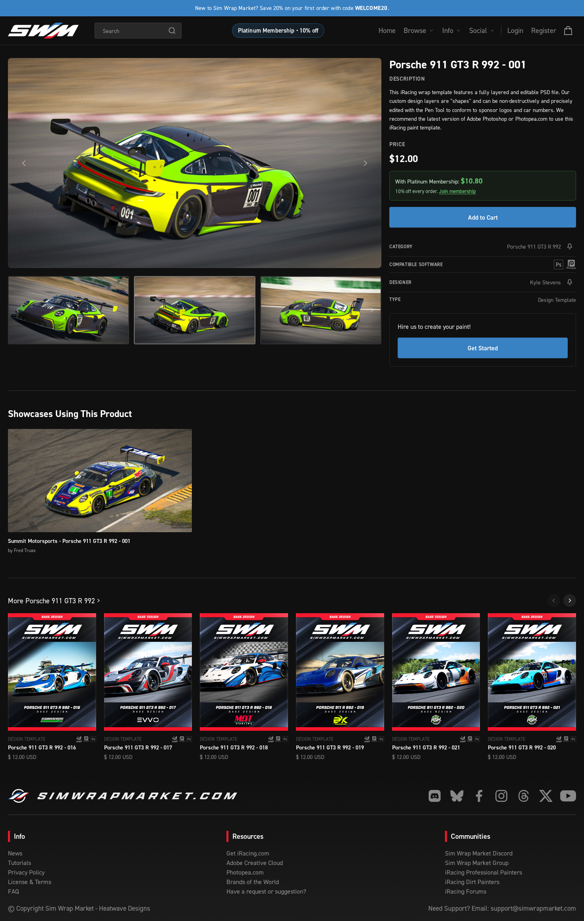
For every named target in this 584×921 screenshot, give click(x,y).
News (15, 853)
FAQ (13, 891)
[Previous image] (23, 163)
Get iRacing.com (247, 853)
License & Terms (29, 882)
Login (515, 30)
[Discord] (435, 796)
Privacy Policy (26, 872)
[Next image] (365, 163)
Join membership (457, 191)
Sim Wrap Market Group (477, 863)
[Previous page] (553, 600)
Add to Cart (483, 217)
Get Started (483, 348)
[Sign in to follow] (569, 246)
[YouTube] (568, 796)
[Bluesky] (457, 796)
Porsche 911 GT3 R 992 (534, 246)
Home (387, 30)
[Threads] (524, 796)
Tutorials (19, 863)
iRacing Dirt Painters (472, 882)
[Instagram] (501, 796)
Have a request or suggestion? (266, 891)
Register (543, 30)
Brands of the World (252, 882)
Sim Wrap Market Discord (478, 853)
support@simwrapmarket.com (533, 908)
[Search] (172, 30)
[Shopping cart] (568, 31)
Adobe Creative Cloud (254, 863)
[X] (546, 796)
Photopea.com (245, 872)
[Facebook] (479, 796)
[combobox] (138, 31)
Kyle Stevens (545, 282)
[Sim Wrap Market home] (43, 31)
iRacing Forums (465, 891)
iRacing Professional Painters (483, 872)
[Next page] (569, 600)
